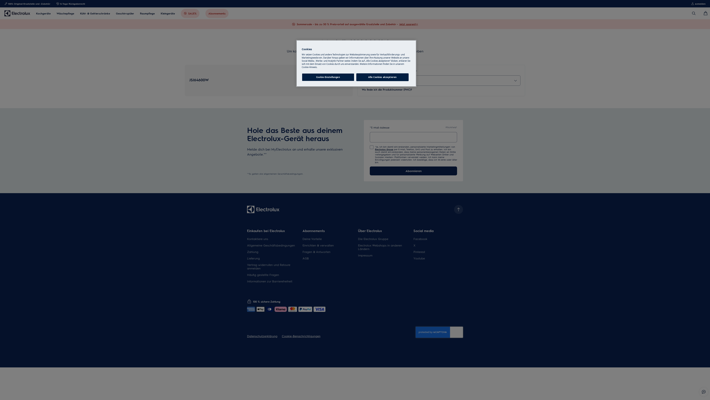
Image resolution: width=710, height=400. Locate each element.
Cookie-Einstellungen (328, 77)
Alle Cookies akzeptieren (382, 77)
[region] (356, 63)
